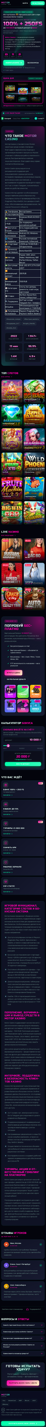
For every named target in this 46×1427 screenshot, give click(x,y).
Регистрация (37, 3)
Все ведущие (7, 535)
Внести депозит (23, 764)
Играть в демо (13, 673)
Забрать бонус (12, 63)
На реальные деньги (16, 679)
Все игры (5, 377)
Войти (25, 3)
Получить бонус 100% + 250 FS (23, 1383)
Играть (35, 1420)
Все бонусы (33, 63)
